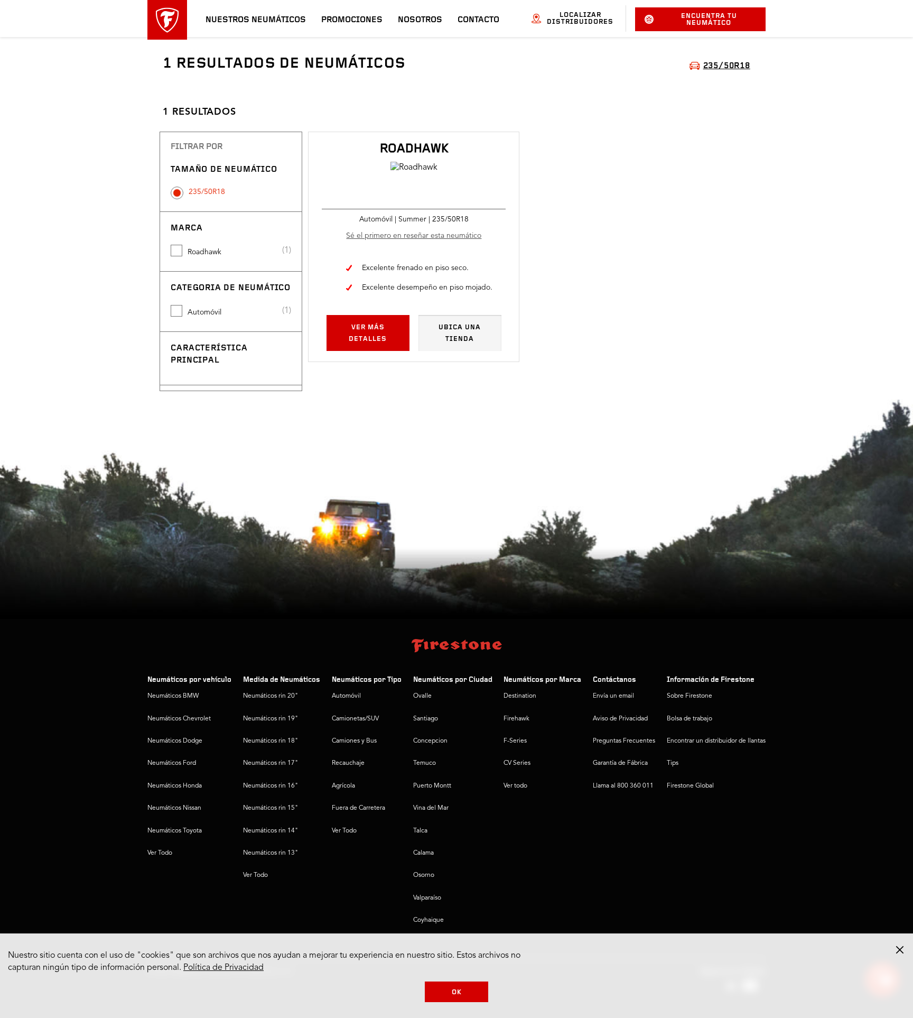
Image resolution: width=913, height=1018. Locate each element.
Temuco (424, 763)
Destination (520, 696)
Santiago (425, 719)
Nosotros (420, 20)
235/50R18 (207, 192)
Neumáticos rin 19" (270, 719)
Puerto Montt (432, 786)
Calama (423, 853)
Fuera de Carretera (358, 808)
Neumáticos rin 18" (270, 741)
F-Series (515, 741)
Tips (672, 763)
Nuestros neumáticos (256, 20)
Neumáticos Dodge (174, 741)
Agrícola (343, 786)
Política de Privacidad (223, 968)
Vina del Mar (431, 808)
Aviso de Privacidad (620, 719)
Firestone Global (690, 786)
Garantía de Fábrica (620, 763)
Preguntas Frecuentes (624, 741)
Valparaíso (427, 898)
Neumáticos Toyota (174, 831)
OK (457, 992)
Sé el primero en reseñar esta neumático (413, 235)
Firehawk (516, 719)
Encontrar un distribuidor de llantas (716, 741)
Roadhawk (204, 252)
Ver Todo (159, 853)
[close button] (900, 950)
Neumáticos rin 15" (270, 808)
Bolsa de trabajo (689, 719)
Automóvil (204, 312)
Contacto (478, 20)
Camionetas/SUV (355, 719)
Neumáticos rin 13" (270, 853)
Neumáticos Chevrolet (179, 719)
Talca (420, 831)
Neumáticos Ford (171, 763)
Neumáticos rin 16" (270, 786)
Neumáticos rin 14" (270, 831)
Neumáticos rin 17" (270, 763)
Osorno (423, 875)
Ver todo (515, 786)
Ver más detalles (368, 333)
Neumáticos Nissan (174, 808)
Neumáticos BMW (173, 696)
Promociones (352, 20)
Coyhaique (428, 920)
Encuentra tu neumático (709, 19)
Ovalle (422, 696)
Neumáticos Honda (174, 786)
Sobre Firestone (689, 696)
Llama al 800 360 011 (623, 786)
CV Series (517, 763)
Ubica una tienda (460, 333)
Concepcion (430, 741)
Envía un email (613, 696)
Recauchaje (348, 763)
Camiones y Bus (354, 741)
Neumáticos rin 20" (270, 696)
